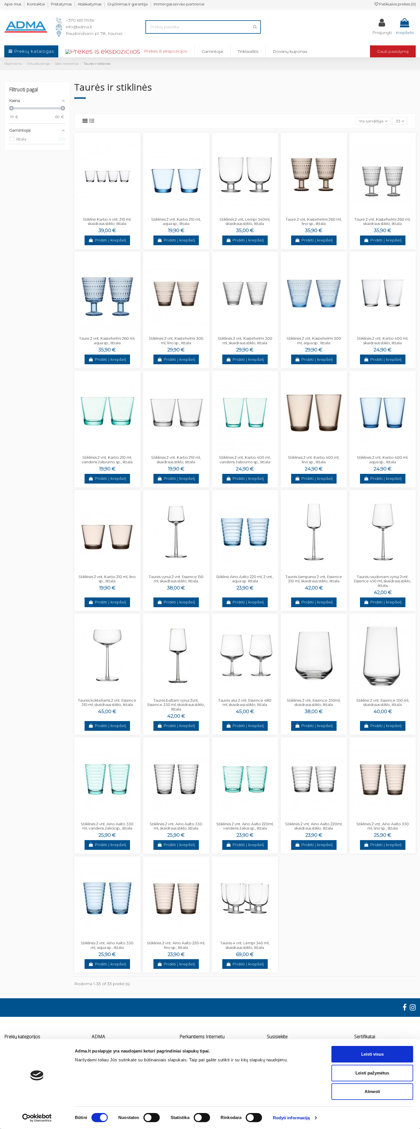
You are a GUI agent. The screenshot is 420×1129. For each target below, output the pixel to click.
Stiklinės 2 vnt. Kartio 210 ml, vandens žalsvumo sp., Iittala (107, 459)
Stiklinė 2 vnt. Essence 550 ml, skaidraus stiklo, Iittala (382, 702)
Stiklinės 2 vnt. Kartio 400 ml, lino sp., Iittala (313, 459)
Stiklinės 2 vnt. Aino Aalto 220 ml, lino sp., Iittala (176, 945)
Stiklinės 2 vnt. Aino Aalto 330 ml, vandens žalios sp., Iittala (107, 826)
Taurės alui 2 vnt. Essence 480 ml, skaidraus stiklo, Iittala (244, 702)
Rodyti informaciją (291, 1117)
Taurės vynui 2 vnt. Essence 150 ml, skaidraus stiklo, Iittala (176, 578)
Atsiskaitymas (89, 4)
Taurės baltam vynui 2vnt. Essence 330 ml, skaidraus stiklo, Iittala (176, 704)
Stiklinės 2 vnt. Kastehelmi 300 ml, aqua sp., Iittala (314, 340)
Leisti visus (372, 1054)
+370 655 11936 (80, 20)
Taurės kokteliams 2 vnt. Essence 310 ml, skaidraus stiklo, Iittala (107, 702)
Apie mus (12, 4)
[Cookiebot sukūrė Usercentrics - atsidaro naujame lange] (37, 1118)
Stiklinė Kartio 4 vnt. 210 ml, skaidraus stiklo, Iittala (107, 221)
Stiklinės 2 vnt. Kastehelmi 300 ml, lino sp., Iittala (176, 340)
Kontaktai (36, 4)
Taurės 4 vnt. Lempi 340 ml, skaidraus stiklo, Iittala (244, 945)
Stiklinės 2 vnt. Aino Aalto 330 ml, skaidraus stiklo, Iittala (176, 826)
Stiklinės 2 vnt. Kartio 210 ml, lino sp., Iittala (107, 578)
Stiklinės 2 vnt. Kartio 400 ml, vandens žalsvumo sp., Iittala (245, 459)
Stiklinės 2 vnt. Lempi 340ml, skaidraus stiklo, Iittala (244, 221)
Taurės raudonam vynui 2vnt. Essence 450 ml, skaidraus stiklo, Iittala (382, 581)
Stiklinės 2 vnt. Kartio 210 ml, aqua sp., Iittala (176, 221)
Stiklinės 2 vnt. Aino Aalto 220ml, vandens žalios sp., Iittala (245, 826)
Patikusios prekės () (397, 4)
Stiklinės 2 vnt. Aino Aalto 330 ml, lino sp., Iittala (382, 826)
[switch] (151, 1117)
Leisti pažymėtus (372, 1072)
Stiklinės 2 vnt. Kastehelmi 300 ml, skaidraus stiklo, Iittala (245, 340)
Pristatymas (61, 4)
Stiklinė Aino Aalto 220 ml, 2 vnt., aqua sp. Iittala (245, 578)
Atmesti (372, 1091)
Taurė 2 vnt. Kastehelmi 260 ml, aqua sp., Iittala (107, 340)
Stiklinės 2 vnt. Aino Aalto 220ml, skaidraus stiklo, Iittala (314, 826)
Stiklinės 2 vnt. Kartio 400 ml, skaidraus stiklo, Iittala (382, 340)
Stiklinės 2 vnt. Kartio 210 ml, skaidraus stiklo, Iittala (176, 459)
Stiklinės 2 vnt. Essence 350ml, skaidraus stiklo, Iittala (314, 702)
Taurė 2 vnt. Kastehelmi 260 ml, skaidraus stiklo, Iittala (383, 221)
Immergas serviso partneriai (179, 4)
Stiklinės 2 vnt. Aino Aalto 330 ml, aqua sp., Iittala (107, 945)
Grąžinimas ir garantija (127, 4)
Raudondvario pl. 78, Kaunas (94, 33)
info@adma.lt (79, 26)
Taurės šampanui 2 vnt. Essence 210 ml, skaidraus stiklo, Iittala (313, 578)
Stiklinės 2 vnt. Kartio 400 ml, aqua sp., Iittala (382, 459)
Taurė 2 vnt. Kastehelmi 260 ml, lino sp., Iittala (314, 221)
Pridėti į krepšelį (110, 240)
